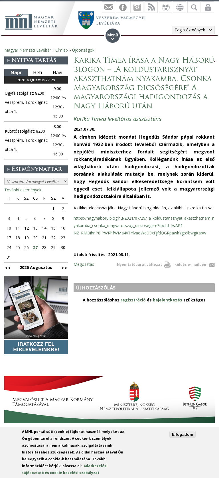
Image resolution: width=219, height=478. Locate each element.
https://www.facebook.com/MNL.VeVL (122, 7)
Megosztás (84, 264)
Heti (37, 72)
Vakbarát (165, 7)
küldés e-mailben (190, 264)
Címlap (61, 50)
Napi (16, 72)
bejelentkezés (167, 300)
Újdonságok (83, 50)
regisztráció (133, 300)
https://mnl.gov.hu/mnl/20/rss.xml (151, 7)
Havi (57, 72)
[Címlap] (34, 21)
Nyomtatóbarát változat (139, 264)
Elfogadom (182, 434)
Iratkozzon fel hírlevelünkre (108, 7)
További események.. (23, 190)
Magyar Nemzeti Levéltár (27, 50)
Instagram (136, 7)
